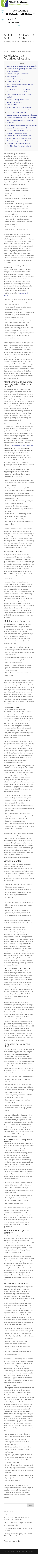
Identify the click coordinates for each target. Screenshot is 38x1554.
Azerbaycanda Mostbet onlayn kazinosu (20, 84)
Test (5, 1514)
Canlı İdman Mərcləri (13, 81)
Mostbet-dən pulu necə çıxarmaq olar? (19, 136)
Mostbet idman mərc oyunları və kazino (20, 110)
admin (8, 42)
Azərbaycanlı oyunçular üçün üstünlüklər (20, 120)
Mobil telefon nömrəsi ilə (15, 79)
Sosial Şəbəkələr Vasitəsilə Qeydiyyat (19, 146)
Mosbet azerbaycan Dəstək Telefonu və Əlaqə (22, 125)
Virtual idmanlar (12, 87)
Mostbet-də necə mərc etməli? (17, 128)
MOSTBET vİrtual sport (14, 102)
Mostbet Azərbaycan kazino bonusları (19, 138)
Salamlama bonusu (13, 76)
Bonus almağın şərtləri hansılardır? (18, 141)
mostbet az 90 (26, 42)
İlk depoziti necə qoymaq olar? (17, 92)
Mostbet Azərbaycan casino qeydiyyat (19, 107)
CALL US (12, 19)
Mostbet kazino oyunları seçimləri (18, 99)
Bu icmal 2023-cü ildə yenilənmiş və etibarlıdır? (22, 66)
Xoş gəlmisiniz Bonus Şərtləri (16, 112)
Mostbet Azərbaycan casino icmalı (18, 74)
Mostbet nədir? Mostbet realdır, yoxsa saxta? (21, 118)
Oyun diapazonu (12, 105)
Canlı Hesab (10, 123)
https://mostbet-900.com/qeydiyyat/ (22, 445)
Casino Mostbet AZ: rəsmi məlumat (18, 89)
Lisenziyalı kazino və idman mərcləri (18, 143)
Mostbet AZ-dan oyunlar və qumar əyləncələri (22, 115)
